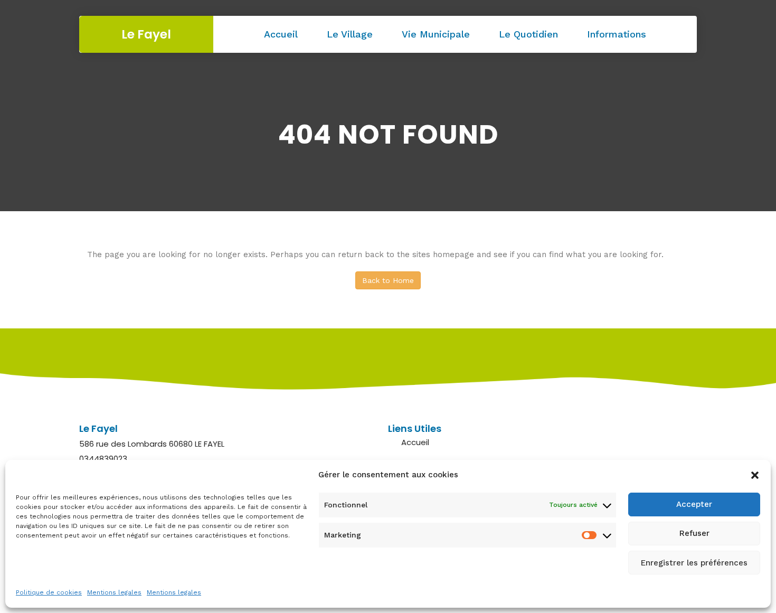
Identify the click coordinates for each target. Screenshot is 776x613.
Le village (350, 34)
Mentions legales (114, 592)
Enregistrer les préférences (694, 563)
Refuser (694, 534)
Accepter (694, 505)
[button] (755, 475)
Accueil (281, 34)
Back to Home (388, 280)
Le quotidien (528, 34)
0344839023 (103, 458)
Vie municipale (436, 34)
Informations (616, 34)
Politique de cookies (49, 592)
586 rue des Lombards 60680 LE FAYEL (151, 443)
